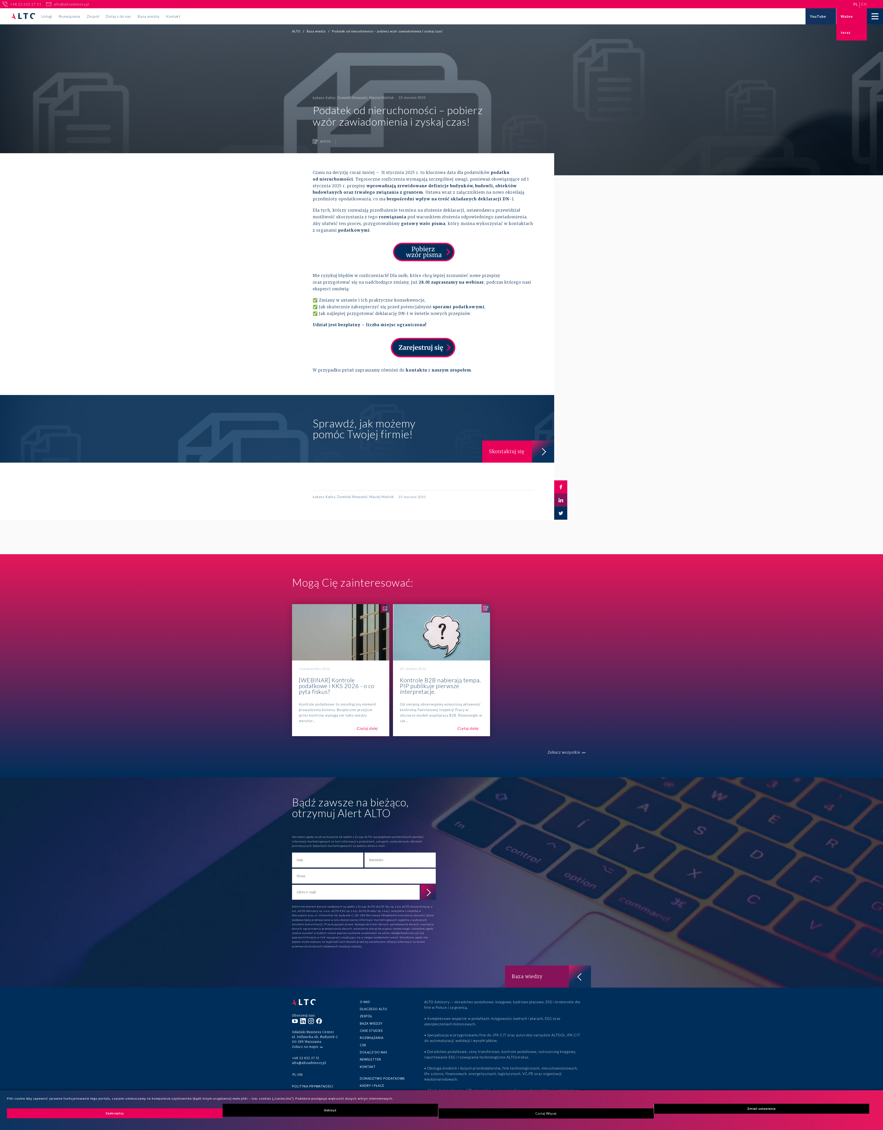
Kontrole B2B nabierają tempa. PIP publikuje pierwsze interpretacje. (441, 670)
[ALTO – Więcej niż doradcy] (23, 16)
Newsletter (370, 1059)
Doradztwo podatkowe (382, 1078)
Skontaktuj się (506, 451)
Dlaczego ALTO (373, 1009)
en (864, 4)
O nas (365, 1002)
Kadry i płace (372, 1085)
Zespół (93, 16)
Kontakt (173, 16)
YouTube (818, 16)
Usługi (46, 16)
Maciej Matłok (381, 97)
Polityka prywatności (312, 1086)
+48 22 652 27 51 (25, 4)
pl (855, 4)
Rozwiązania (69, 16)
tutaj (358, 946)
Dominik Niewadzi (352, 97)
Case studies (371, 1030)
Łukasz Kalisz (324, 97)
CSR (363, 1045)
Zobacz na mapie (305, 1047)
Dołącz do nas (118, 16)
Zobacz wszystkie (564, 752)
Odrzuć (330, 1110)
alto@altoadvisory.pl (71, 4)
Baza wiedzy (149, 16)
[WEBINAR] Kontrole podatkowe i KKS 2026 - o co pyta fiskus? (340, 670)
